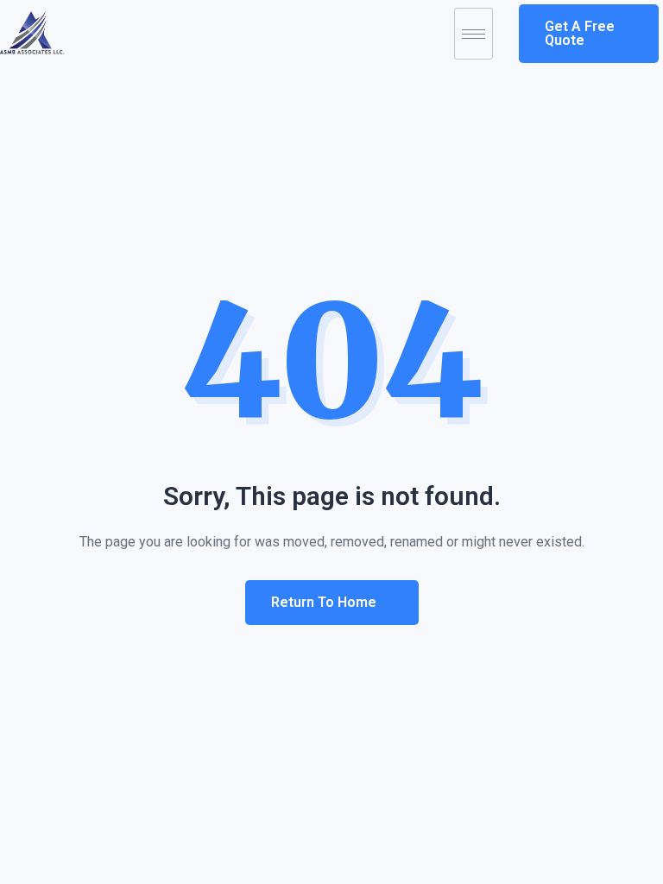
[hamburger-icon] (473, 34)
